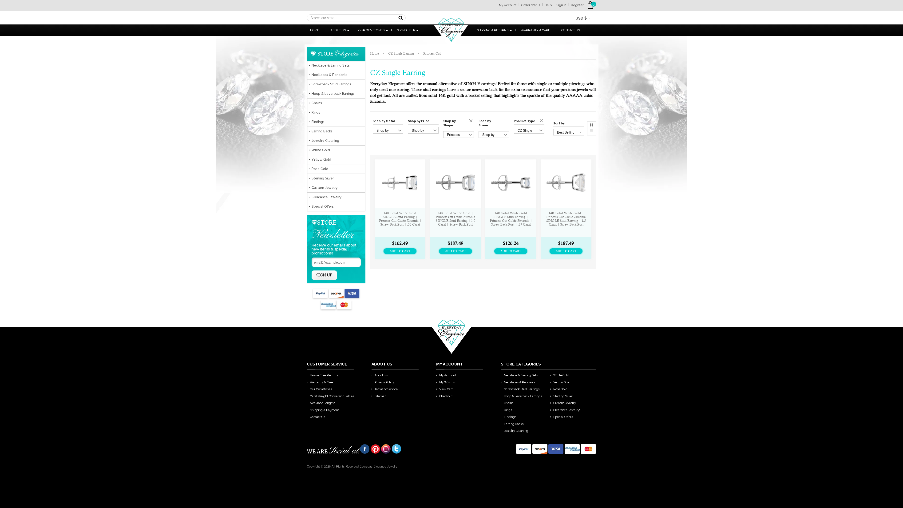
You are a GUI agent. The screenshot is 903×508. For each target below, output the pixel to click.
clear (471, 121)
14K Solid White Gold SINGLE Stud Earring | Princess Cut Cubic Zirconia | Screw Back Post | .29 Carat (511, 218)
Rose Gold (320, 169)
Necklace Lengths (322, 403)
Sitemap (380, 396)
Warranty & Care (535, 30)
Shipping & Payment (324, 410)
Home (314, 30)
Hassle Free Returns (324, 375)
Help (548, 5)
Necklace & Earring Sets (331, 65)
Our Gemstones (371, 30)
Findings (318, 122)
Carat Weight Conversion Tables (332, 396)
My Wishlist (447, 382)
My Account (507, 5)
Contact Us (570, 30)
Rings (316, 112)
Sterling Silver (323, 178)
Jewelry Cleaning (325, 141)
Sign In (561, 5)
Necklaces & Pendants (329, 75)
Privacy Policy (384, 382)
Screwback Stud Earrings (331, 84)
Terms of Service (386, 389)
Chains (317, 103)
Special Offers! (323, 206)
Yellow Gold (321, 159)
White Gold (321, 150)
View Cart (446, 389)
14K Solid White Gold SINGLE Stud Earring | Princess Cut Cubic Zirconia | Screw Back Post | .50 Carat (400, 218)
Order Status (530, 5)
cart (591, 5)
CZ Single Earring (401, 53)
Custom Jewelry (325, 188)
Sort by (559, 123)
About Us (338, 30)
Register (577, 5)
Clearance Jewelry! (327, 197)
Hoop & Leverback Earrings (333, 93)
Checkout (445, 396)
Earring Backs (322, 131)
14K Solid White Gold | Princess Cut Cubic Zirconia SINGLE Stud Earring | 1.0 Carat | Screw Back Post (455, 218)
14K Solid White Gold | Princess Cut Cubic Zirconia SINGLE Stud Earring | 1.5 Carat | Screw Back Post (566, 218)
